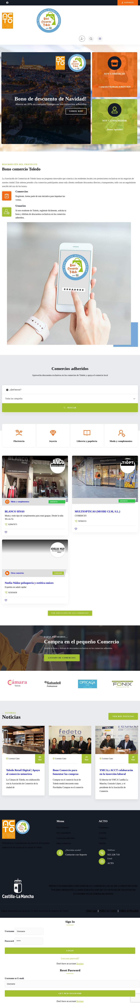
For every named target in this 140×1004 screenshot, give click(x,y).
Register (80, 963)
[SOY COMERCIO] (114, 63)
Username (9, 931)
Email (109, 859)
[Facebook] (7, 3)
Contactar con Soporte (76, 854)
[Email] (102, 861)
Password (9, 941)
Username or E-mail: (14, 978)
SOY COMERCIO (114, 73)
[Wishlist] (6, 532)
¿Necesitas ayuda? (73, 850)
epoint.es (26, 911)
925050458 (12, 593)
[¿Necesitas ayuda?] (60, 853)
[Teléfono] (102, 853)
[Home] (7, 21)
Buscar (71, 408)
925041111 (82, 521)
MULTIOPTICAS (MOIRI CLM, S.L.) (97, 511)
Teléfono (111, 850)
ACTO (110, 863)
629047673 (12, 524)
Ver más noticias (123, 716)
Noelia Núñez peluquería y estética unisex (29, 582)
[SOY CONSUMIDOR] (114, 110)
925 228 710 (113, 854)
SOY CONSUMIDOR (114, 120)
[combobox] (70, 398)
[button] (137, 438)
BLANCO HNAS (14, 511)
